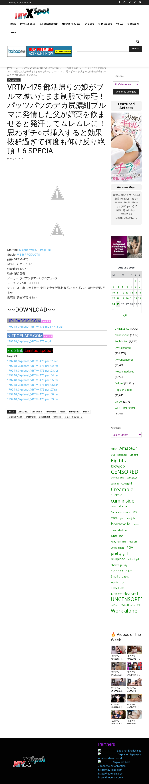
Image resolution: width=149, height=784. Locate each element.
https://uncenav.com (110, 777)
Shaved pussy (119, 565)
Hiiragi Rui (44, 250)
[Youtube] (140, 3)
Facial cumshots (120, 512)
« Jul (124, 315)
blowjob (118, 466)
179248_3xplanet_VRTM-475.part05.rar (32, 380)
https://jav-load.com (110, 769)
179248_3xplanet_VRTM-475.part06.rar (32, 385)
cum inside (50, 411)
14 (131, 292)
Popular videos (123, 389)
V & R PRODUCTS (28, 254)
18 (118, 298)
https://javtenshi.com (110, 773)
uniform (57, 416)
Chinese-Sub (122, 335)
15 (135, 292)
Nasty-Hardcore (118, 541)
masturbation (119, 530)
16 (139, 292)
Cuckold (116, 495)
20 (127, 298)
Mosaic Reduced (124, 371)
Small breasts (120, 576)
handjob (130, 518)
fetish (63, 411)
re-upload (118, 559)
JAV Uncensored (124, 359)
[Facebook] (119, 3)
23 (139, 298)
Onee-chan (117, 547)
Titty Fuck (117, 588)
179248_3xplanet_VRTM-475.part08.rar (32, 394)
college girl (132, 477)
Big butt (134, 454)
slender (117, 571)
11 (118, 292)
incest (86, 411)
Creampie (37, 411)
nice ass (133, 541)
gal (121, 518)
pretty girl (31, 416)
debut (114, 506)
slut (129, 571)
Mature (117, 536)
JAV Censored (14, 68)
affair (114, 449)
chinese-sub (117, 477)
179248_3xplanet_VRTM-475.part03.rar (32, 370)
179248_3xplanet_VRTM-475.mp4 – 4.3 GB (35, 326)
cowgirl (126, 483)
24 (113, 304)
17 (113, 298)
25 (118, 304)
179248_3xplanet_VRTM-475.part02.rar (32, 366)
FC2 (134, 512)
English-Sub (121, 341)
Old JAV (119, 383)
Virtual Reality (128, 605)
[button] (137, 41)
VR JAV (118, 401)
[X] (130, 3)
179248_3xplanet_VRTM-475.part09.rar (32, 399)
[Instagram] (124, 3)
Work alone (124, 611)
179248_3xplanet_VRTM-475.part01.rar (32, 361)
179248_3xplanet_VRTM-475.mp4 (29, 341)
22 (135, 298)
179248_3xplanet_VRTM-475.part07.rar (32, 389)
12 (122, 292)
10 (113, 292)
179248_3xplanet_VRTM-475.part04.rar (32, 375)
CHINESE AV (122, 328)
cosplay (115, 483)
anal (113, 454)
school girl (44, 416)
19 (122, 298)
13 (127, 292)
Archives (116, 427)
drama (123, 506)
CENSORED (23, 411)
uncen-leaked (124, 593)
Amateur (128, 448)
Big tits (118, 460)
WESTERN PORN (125, 408)
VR (138, 605)
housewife (120, 524)
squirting (117, 582)
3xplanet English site (129, 750)
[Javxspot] (32, 13)
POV (129, 547)
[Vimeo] (134, 3)
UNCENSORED (127, 599)
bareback (122, 454)
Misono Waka (27, 250)
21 (131, 298)
